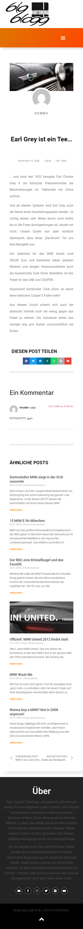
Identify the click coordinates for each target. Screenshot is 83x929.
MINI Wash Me (21, 675)
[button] (63, 37)
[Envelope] (19, 891)
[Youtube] (64, 891)
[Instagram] (37, 891)
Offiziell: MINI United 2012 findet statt (39, 639)
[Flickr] (55, 891)
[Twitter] (46, 891)
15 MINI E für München (27, 521)
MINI (63, 160)
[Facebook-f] (28, 891)
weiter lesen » (17, 510)
